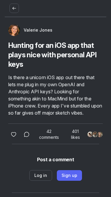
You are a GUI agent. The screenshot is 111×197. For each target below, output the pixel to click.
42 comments (49, 134)
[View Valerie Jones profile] (14, 30)
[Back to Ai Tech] (14, 8)
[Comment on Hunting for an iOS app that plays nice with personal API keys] (26, 134)
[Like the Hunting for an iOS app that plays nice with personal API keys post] (13, 134)
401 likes (75, 134)
